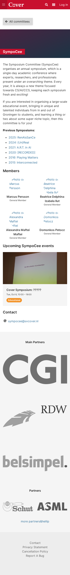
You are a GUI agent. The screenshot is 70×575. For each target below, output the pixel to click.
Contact (35, 543)
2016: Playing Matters (23, 157)
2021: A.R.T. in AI (20, 147)
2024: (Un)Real (19, 142)
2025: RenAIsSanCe (22, 137)
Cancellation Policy (35, 551)
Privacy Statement (35, 547)
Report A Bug (35, 555)
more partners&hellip (35, 521)
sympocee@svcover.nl (23, 321)
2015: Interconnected (23, 162)
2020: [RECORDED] (22, 152)
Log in (63, 4)
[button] (3, 4)
